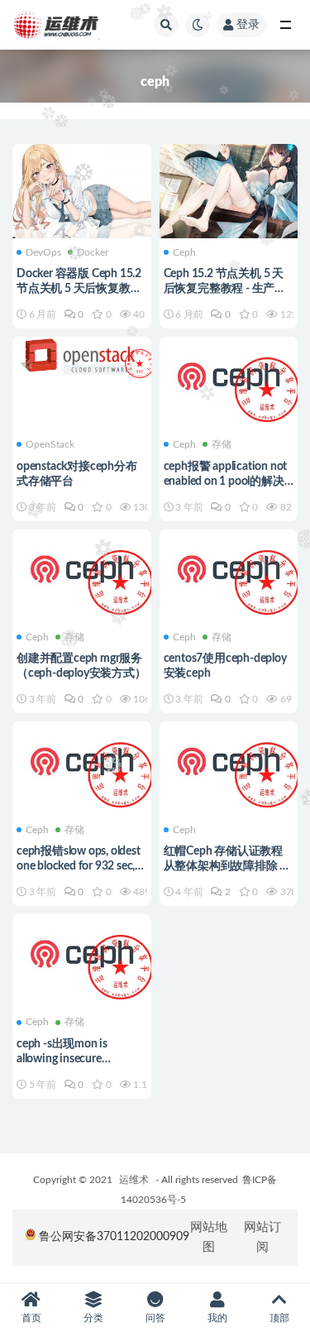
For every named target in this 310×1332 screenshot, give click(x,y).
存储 (221, 444)
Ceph (184, 252)
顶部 (279, 1318)
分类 (93, 1318)
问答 (155, 1318)
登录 (248, 25)
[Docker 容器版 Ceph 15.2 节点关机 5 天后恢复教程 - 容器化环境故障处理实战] (81, 188)
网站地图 (208, 1237)
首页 (31, 1318)
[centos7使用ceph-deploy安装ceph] (229, 570)
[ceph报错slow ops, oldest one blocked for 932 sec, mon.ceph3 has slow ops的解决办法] (81, 762)
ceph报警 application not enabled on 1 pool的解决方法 (226, 481)
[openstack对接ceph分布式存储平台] (81, 356)
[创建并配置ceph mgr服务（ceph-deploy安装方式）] (81, 570)
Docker (92, 252)
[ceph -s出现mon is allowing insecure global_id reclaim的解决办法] (81, 954)
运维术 (134, 1180)
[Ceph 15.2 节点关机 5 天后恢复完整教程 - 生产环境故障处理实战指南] (229, 188)
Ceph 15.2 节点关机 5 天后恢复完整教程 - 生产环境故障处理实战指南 (225, 288)
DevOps (43, 252)
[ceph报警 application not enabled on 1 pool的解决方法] (229, 377)
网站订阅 (262, 1237)
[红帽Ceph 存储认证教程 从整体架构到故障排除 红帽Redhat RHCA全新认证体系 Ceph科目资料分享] (229, 762)
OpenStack (50, 444)
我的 (217, 1318)
